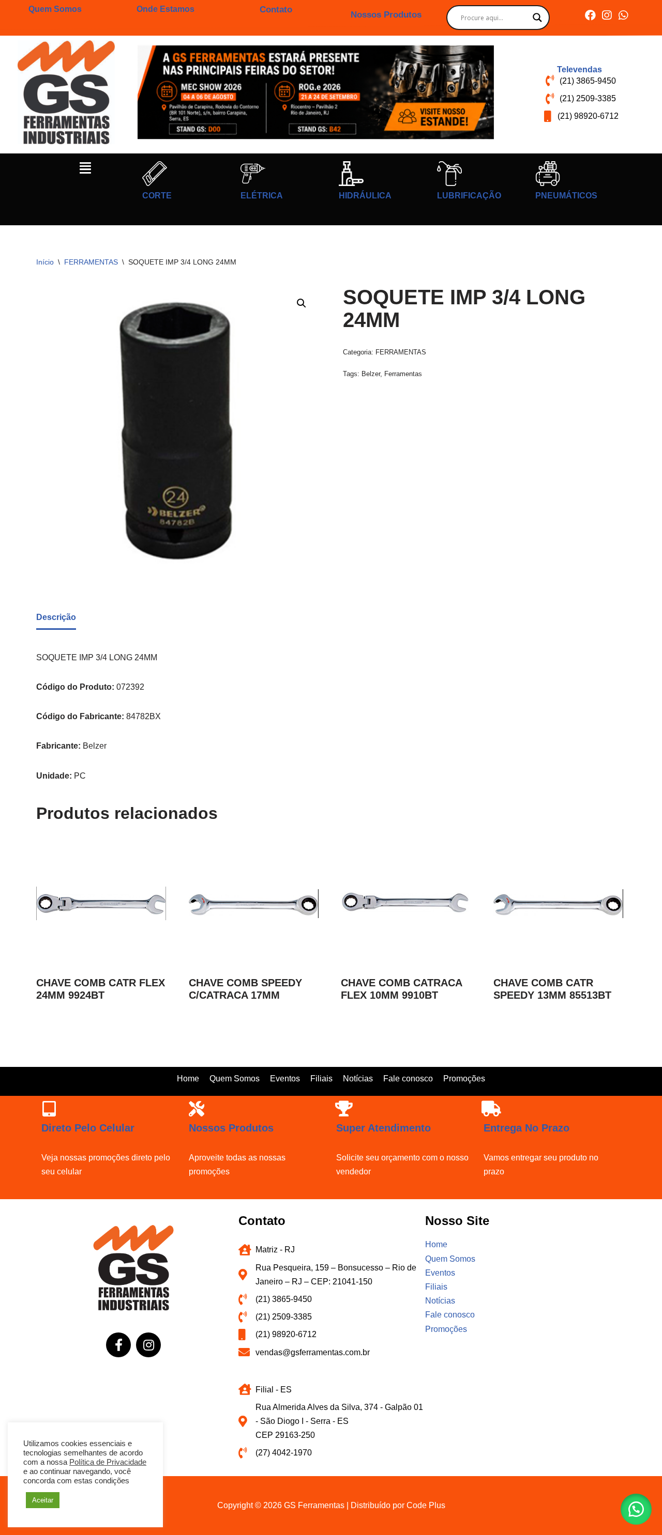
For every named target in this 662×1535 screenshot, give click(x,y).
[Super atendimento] (344, 1109)
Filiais (321, 1078)
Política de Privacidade (107, 1462)
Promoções (464, 1078)
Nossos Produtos (386, 15)
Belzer (371, 374)
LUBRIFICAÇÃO (469, 195)
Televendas (579, 69)
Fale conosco (408, 1078)
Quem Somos (55, 9)
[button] (85, 168)
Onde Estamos (165, 9)
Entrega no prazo (526, 1128)
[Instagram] (606, 15)
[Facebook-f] (118, 1344)
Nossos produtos (231, 1128)
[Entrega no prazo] (491, 1109)
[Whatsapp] (623, 15)
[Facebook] (590, 15)
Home (188, 1078)
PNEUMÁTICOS (566, 195)
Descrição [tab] (56, 617)
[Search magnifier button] (537, 17)
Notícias (358, 1078)
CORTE (157, 195)
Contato (276, 9)
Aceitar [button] (42, 1500)
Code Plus (426, 1505)
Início (45, 262)
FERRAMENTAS (91, 262)
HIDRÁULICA (365, 195)
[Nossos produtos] (196, 1109)
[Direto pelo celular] (49, 1109)
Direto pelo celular (87, 1128)
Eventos (285, 1078)
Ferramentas (403, 374)
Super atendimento (383, 1128)
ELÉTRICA (261, 195)
